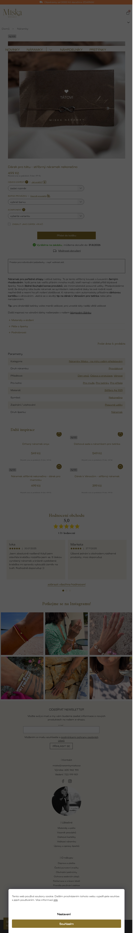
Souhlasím (66, 924)
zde (56, 899)
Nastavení (64, 914)
